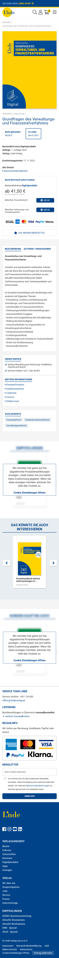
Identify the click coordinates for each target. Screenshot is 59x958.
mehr (46, 200)
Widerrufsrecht (9, 949)
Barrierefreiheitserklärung (29, 946)
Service (6, 895)
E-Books (6, 850)
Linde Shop (25, 3)
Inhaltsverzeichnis (15, 389)
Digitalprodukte (10, 862)
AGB (47, 946)
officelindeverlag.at (13, 700)
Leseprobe (11, 393)
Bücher (6, 846)
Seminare (7, 858)
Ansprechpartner (11, 887)
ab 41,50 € (33, 134)
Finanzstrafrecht (13, 420)
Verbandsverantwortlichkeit (37, 420)
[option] (29, 563)
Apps (5, 866)
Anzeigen (7, 870)
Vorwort (10, 397)
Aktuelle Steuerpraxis (13, 919)
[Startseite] (8, 12)
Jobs (5, 891)
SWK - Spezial (9, 927)
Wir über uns (8, 883)
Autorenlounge (10, 903)
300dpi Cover (12, 401)
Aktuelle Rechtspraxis (13, 923)
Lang (15, 113)
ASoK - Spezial (10, 931)
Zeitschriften (9, 854)
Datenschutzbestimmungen (38, 786)
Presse (6, 899)
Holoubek (7, 113)
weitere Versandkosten (17, 716)
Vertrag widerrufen (43, 953)
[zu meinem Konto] (40, 12)
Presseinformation (15, 384)
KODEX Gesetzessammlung (16, 916)
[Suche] (35, 12)
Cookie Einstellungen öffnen (29, 492)
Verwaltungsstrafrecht (16, 425)
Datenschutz (26, 949)
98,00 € (13, 134)
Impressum (7, 946)
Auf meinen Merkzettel (31, 233)
